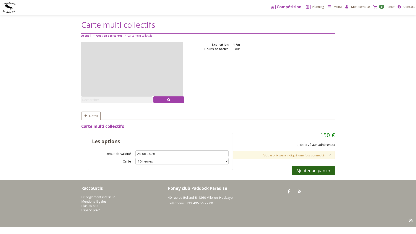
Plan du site (90, 205)
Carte (127, 161)
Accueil (86, 35)
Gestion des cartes (109, 35)
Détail (93, 116)
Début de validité (118, 153)
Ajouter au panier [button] (313, 170)
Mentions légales (94, 201)
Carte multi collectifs (102, 126)
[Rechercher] (168, 99)
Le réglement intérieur (98, 197)
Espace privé (91, 210)
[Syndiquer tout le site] (299, 192)
